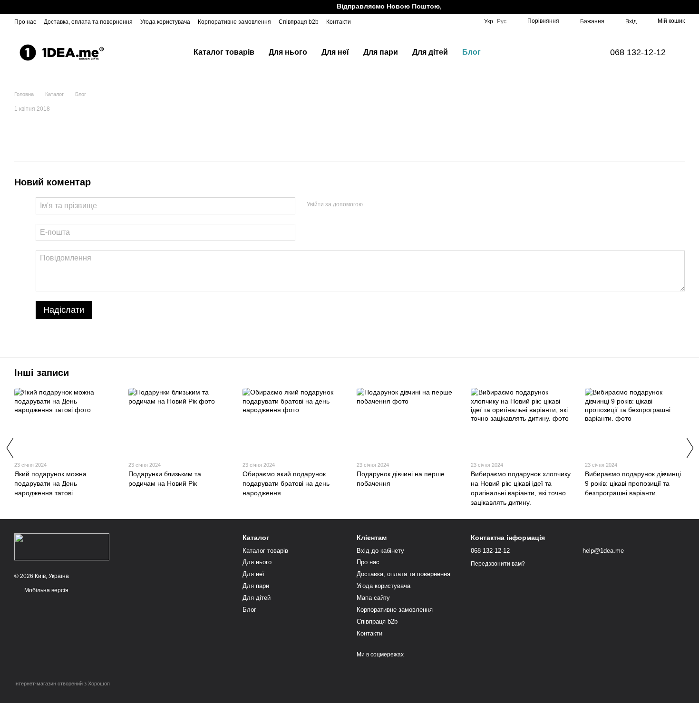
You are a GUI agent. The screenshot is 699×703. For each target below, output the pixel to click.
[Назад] (9, 447)
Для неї (335, 52)
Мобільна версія (45, 590)
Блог (471, 52)
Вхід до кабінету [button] (380, 550)
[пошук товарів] (505, 52)
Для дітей (430, 52)
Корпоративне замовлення (234, 22)
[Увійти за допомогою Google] (388, 204)
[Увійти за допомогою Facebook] (373, 204)
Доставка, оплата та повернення (88, 22)
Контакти (338, 22)
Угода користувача (165, 22)
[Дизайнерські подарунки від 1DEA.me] (61, 546)
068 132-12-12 (638, 52)
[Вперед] (689, 447)
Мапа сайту (373, 597)
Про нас (25, 22)
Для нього (288, 52)
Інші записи (41, 372)
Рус (501, 21)
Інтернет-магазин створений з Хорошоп (62, 683)
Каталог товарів (224, 52)
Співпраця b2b (299, 22)
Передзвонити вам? (498, 563)
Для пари (380, 52)
